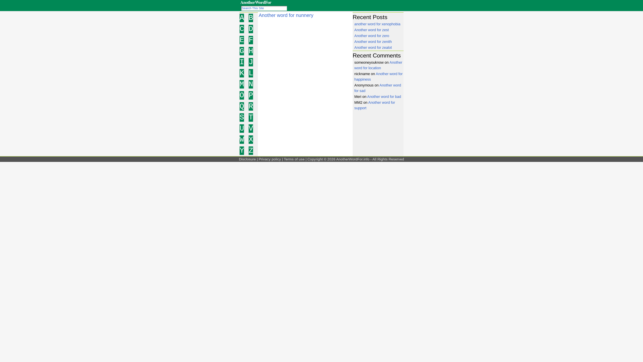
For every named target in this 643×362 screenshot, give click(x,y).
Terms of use (294, 159)
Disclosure (247, 159)
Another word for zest (371, 30)
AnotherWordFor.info (352, 159)
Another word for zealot (373, 47)
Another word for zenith (373, 42)
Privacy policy (270, 159)
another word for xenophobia (377, 24)
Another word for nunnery (286, 15)
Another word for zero (371, 36)
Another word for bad (384, 97)
